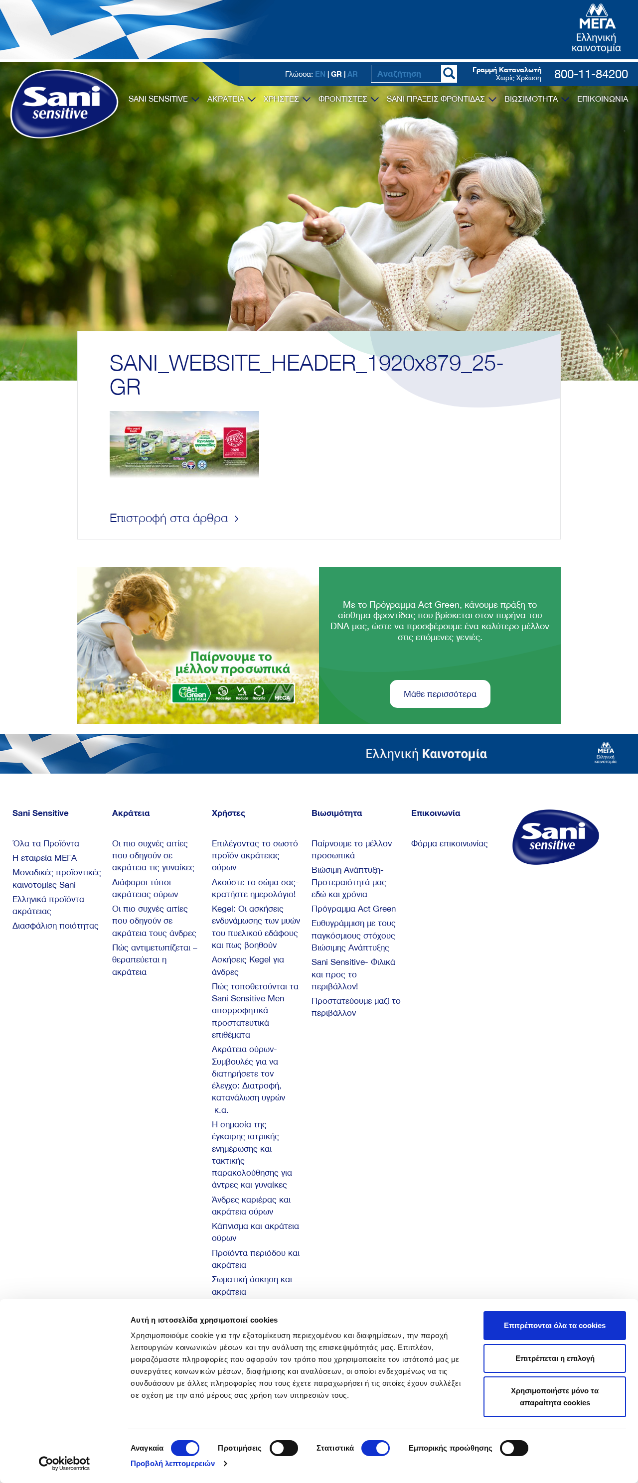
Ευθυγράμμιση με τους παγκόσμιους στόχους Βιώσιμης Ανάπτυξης (354, 935)
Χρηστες (282, 98)
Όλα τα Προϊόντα (45, 843)
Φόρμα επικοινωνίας (449, 843)
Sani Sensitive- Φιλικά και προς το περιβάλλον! (353, 974)
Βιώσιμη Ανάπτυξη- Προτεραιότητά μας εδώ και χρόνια (349, 882)
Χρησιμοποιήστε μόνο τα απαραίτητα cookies (555, 1396)
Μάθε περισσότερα (440, 694)
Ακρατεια (226, 98)
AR (352, 73)
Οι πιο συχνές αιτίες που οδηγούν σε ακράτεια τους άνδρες (154, 921)
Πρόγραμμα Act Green (354, 909)
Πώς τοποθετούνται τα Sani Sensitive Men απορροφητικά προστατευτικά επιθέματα (255, 1010)
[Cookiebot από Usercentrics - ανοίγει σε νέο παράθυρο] (64, 1463)
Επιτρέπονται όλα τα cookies (555, 1325)
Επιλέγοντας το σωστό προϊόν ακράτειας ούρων (255, 855)
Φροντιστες (344, 98)
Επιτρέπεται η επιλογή (555, 1358)
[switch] (284, 1448)
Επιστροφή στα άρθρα (170, 518)
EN (320, 73)
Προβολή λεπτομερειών (173, 1463)
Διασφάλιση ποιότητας (55, 926)
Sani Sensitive (159, 98)
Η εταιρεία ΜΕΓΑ (44, 858)
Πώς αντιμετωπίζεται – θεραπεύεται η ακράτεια (154, 960)
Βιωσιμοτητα (532, 98)
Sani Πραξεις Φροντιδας (437, 98)
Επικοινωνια (602, 98)
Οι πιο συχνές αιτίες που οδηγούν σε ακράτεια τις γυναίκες (153, 855)
